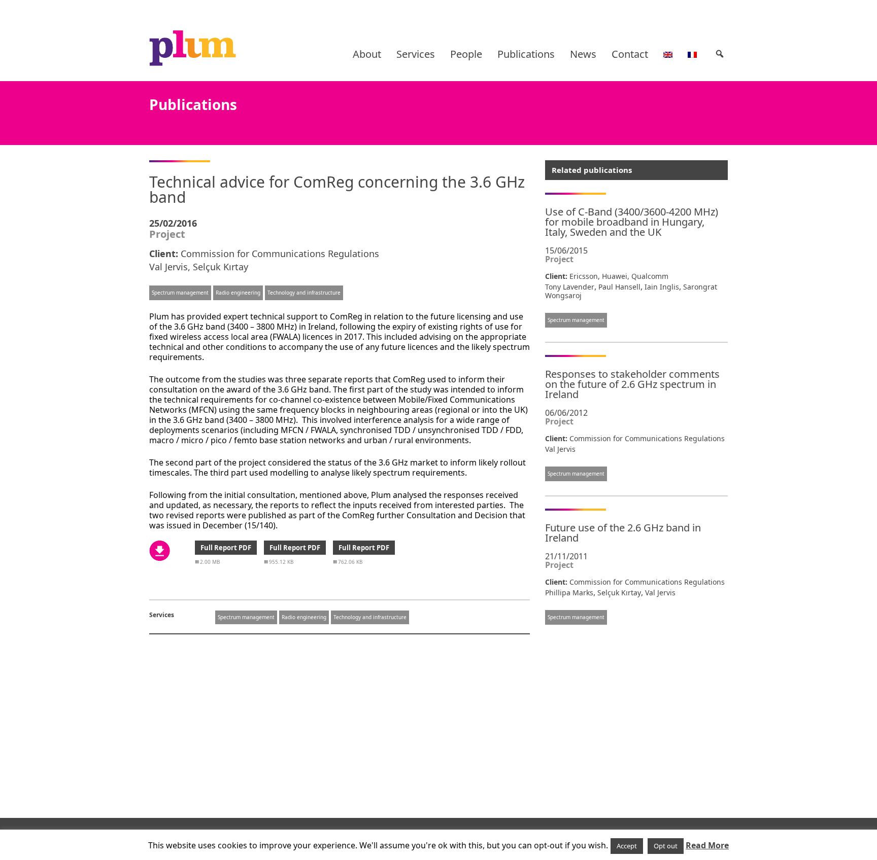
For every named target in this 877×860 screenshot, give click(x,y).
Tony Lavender (569, 287)
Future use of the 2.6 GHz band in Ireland (623, 533)
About (367, 54)
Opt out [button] (666, 845)
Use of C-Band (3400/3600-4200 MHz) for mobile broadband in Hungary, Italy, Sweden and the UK (631, 222)
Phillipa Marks (569, 592)
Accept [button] (627, 845)
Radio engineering (238, 292)
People (466, 54)
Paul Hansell (619, 287)
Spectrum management (180, 292)
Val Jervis (168, 267)
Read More (707, 845)
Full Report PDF (225, 547)
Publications (526, 54)
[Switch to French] (692, 54)
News (583, 54)
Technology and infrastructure (304, 292)
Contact (630, 54)
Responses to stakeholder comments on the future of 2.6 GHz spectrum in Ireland (632, 384)
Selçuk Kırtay (220, 267)
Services (415, 54)
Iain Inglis (662, 287)
